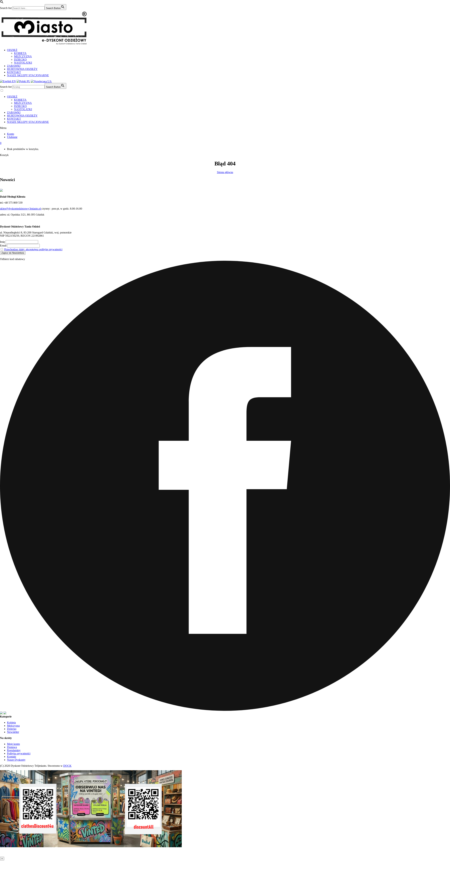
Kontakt (11, 756)
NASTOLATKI (23, 62)
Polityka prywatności (18, 753)
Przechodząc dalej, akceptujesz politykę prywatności (33, 249)
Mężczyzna (13, 725)
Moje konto (13, 743)
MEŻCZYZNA (23, 56)
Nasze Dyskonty (16, 759)
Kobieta (11, 722)
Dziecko (11, 728)
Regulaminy (14, 750)
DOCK (67, 765)
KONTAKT (14, 72)
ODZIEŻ (12, 50)
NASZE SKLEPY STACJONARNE (28, 75)
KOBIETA (20, 53)
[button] (2, 2)
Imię (2, 241)
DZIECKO (20, 59)
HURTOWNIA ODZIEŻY (22, 69)
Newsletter (13, 731)
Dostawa (12, 747)
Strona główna (225, 172)
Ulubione (12, 137)
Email (3, 245)
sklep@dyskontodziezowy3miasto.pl (20, 208)
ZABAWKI (13, 65)
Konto (10, 133)
